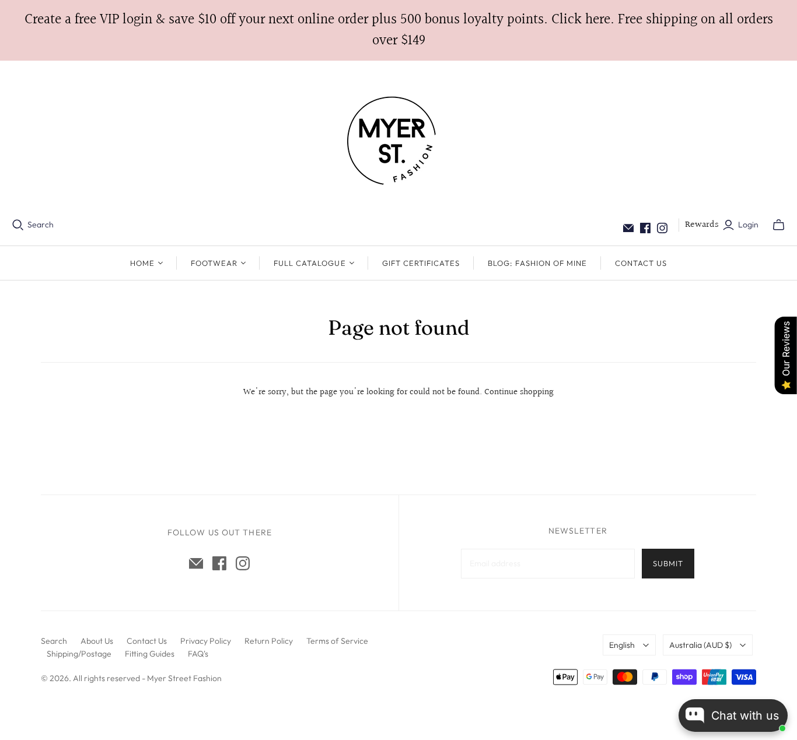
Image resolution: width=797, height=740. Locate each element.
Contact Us (641, 263)
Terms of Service (337, 641)
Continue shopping (519, 392)
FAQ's (198, 653)
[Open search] (18, 225)
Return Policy (268, 641)
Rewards (702, 225)
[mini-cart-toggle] (778, 225)
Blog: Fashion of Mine (537, 263)
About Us (97, 641)
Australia (700, 645)
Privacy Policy (205, 641)
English (622, 645)
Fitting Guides (149, 653)
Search (40, 224)
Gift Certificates (421, 263)
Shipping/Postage (79, 653)
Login (748, 224)
